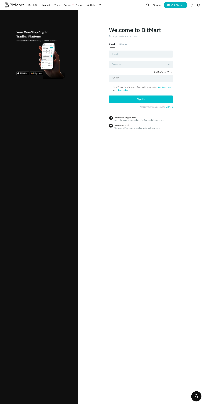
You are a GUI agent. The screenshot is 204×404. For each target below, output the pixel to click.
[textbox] (141, 54)
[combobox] (141, 54)
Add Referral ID (162, 72)
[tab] (113, 44)
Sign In (156, 5)
